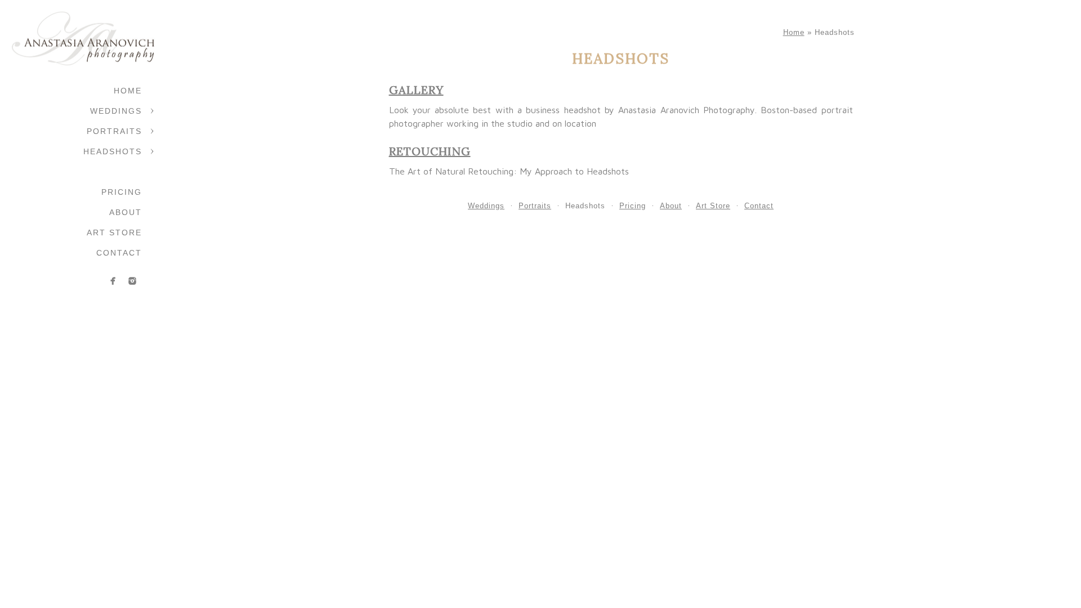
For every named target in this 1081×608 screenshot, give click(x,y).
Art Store (114, 232)
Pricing (121, 191)
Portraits (114, 131)
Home (128, 90)
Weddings (116, 110)
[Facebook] (113, 280)
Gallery (416, 90)
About (125, 212)
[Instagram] (132, 280)
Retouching (430, 151)
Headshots (112, 151)
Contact (119, 252)
